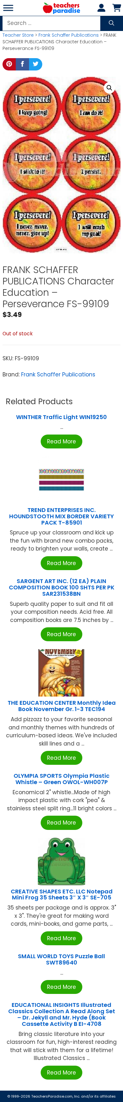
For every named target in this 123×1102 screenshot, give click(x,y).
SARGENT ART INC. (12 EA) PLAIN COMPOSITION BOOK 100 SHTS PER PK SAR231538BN (61, 587)
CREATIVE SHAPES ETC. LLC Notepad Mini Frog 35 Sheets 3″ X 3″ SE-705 (62, 894)
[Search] (111, 23)
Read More (61, 441)
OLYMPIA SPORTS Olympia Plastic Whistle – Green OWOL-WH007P (61, 779)
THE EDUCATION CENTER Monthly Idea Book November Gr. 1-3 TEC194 (62, 706)
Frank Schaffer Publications (68, 35)
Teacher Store (18, 35)
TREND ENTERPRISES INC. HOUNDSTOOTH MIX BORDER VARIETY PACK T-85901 (61, 516)
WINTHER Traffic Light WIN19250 (61, 417)
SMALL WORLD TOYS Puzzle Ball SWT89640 (61, 959)
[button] (109, 88)
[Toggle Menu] (8, 8)
